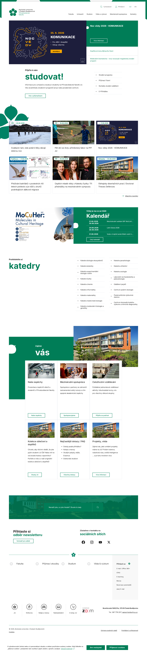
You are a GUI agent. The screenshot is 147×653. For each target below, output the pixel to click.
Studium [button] (89, 14)
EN (135, 7)
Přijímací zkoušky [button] (50, 563)
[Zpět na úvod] (22, 12)
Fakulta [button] (71, 14)
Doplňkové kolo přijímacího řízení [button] (101, 51)
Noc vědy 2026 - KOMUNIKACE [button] (106, 26)
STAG (118, 572)
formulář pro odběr (23, 541)
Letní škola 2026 (113, 228)
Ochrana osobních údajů (109, 630)
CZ (130, 7)
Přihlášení (121, 7)
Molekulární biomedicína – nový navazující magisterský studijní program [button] (112, 60)
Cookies (11, 632)
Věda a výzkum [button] (101, 14)
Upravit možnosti (66, 649)
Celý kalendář (95, 239)
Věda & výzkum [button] (101, 563)
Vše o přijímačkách (35, 96)
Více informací (99, 41)
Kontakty (133, 14)
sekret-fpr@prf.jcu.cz (130, 612)
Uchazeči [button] (80, 14)
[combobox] (107, 7)
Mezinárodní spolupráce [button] (118, 14)
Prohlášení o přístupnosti (129, 630)
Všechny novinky (131, 196)
